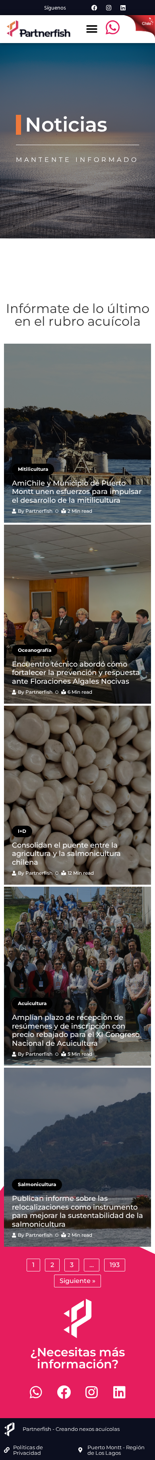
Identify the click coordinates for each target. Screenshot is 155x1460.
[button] (92, 29)
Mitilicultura (33, 469)
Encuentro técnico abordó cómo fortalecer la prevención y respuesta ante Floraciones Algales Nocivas (76, 673)
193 (115, 1265)
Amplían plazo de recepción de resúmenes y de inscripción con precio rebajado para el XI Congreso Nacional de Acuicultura (76, 1030)
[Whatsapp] (36, 1392)
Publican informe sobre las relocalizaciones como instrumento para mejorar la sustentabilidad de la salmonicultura (77, 1211)
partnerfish (38, 511)
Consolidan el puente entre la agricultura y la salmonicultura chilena (66, 854)
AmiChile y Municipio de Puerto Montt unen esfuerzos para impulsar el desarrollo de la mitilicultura (76, 492)
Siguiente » (77, 1281)
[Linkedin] (122, 7)
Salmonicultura (37, 1184)
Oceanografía (34, 650)
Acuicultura (32, 1003)
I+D (22, 831)
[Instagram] (108, 7)
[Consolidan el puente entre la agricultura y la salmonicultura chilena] (77, 795)
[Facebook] (94, 7)
